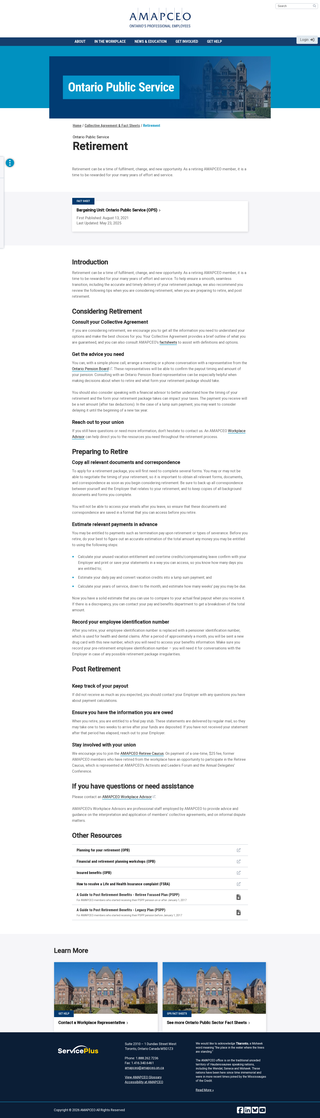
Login (304, 39)
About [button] (80, 41)
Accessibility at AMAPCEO (144, 1082)
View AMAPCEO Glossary (143, 1077)
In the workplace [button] (110, 41)
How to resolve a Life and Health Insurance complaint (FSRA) (123, 884)
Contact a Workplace (92, 1022)
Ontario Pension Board (90, 369)
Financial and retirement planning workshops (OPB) (116, 861)
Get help (214, 41)
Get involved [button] (187, 41)
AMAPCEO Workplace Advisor (127, 797)
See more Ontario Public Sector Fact (207, 1022)
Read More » (205, 1090)
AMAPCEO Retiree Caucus (142, 753)
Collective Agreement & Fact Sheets (112, 125)
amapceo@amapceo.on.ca (144, 1068)
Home (77, 125)
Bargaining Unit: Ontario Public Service (117, 210)
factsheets (168, 342)
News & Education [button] (151, 41)
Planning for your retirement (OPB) (103, 850)
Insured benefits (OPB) (94, 872)
